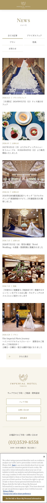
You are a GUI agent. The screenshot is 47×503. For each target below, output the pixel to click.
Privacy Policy (8, 491)
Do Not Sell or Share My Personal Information (23, 498)
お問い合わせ (23, 410)
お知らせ (12, 48)
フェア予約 (23, 402)
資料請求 (23, 418)
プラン (12, 42)
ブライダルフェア (34, 35)
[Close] (44, 456)
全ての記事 (12, 35)
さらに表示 (23, 356)
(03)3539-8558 (23, 442)
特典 (34, 42)
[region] (23, 478)
